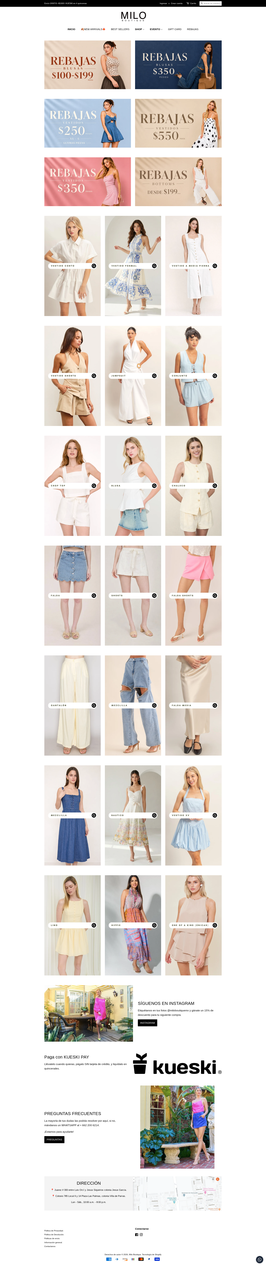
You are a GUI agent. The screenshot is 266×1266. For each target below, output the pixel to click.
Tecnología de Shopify (151, 1254)
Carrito (193, 3)
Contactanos (49, 1246)
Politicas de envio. (52, 1238)
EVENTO (155, 29)
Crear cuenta (176, 3)
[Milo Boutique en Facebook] (136, 1235)
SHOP (139, 29)
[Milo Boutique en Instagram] (141, 1235)
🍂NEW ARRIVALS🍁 (93, 29)
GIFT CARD (174, 29)
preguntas (54, 1139)
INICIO (71, 29)
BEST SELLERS (120, 29)
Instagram (147, 1022)
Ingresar (163, 3)
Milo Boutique (135, 1254)
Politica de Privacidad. (54, 1231)
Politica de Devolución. (54, 1234)
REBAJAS (192, 29)
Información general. (53, 1242)
